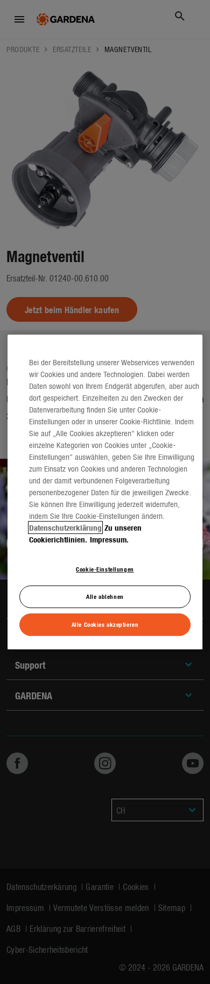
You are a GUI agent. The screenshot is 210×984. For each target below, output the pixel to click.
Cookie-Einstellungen (105, 569)
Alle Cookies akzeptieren (105, 624)
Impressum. (109, 539)
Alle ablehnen (104, 596)
